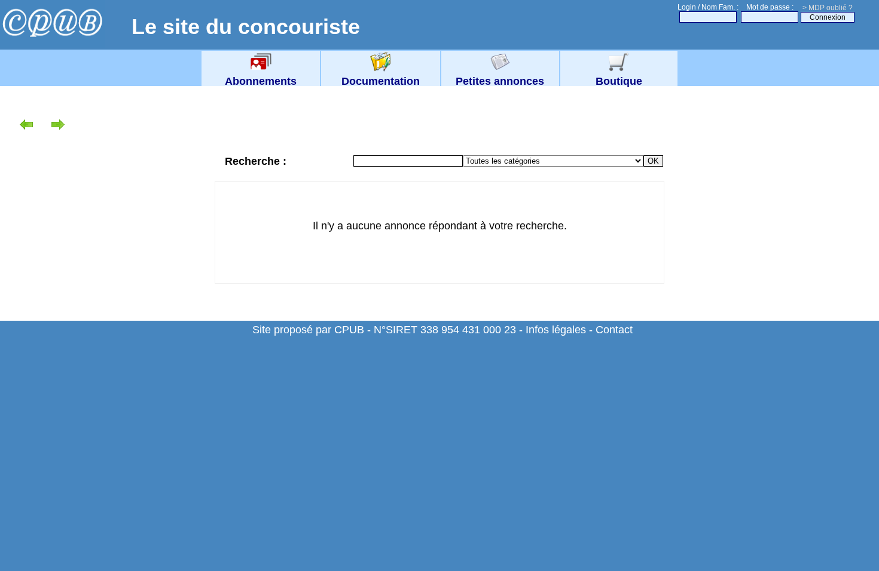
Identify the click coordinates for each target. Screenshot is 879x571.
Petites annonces (500, 81)
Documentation (380, 81)
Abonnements (261, 81)
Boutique (619, 81)
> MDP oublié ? (827, 8)
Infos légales (556, 330)
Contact (614, 330)
